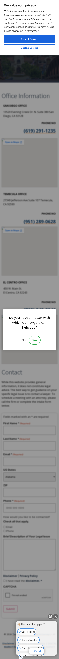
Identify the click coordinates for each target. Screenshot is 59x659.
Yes (34, 340)
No (24, 340)
